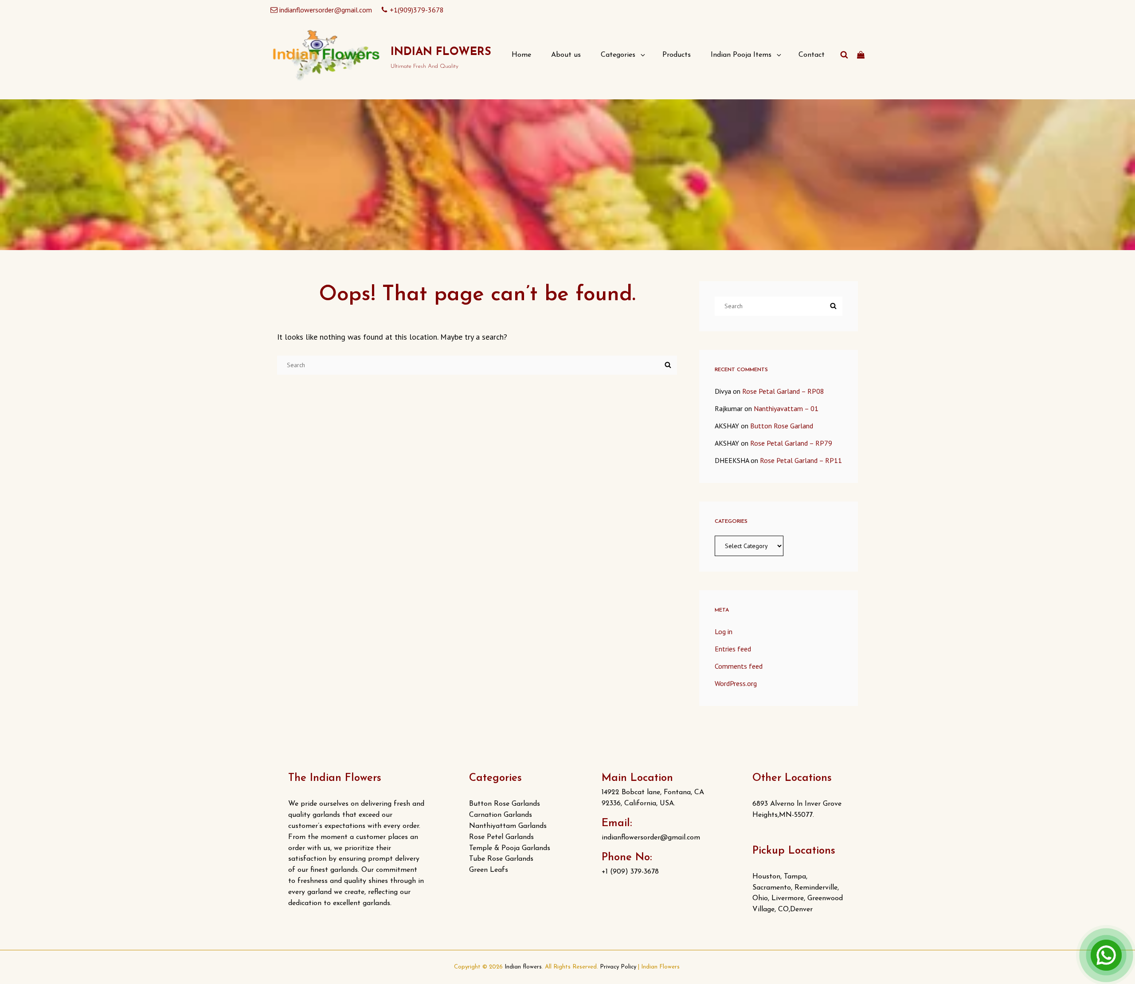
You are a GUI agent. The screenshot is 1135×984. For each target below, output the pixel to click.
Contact (811, 55)
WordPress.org (736, 683)
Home (521, 55)
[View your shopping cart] (861, 55)
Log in (723, 631)
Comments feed (739, 666)
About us (566, 55)
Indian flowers (441, 52)
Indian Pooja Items (741, 55)
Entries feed (733, 648)
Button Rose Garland (781, 425)
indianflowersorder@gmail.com (325, 9)
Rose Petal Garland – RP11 (801, 460)
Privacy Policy (618, 967)
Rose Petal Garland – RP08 (783, 391)
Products (676, 55)
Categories (618, 55)
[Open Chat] (1106, 955)
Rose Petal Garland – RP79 (791, 443)
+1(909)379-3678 (417, 9)
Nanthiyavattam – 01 (786, 408)
